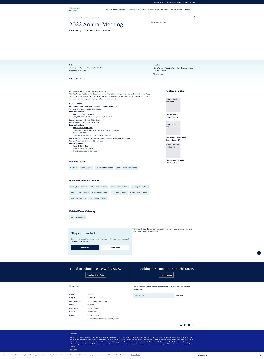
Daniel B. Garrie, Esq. (80, 146)
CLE (71, 217)
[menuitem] (109, 9)
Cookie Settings (93, 308)
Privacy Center (92, 312)
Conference (80, 217)
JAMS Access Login (174, 2)
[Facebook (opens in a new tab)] (193, 325)
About (187, 9)
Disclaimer (91, 294)
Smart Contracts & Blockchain (126, 167)
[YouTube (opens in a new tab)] (189, 325)
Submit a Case (158, 2)
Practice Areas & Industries (158, 9)
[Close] (260, 355)
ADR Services (141, 9)
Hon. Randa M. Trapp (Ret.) (83, 127)
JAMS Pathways (190, 2)
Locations (131, 9)
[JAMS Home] (77, 9)
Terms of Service (93, 315)
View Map (159, 74)
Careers (72, 312)
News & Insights (176, 9)
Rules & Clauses (119, 9)
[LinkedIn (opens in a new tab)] (181, 325)
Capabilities (73, 308)
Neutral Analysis (86, 167)
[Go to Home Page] (77, 286)
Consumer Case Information (97, 301)
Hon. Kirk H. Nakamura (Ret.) (83, 114)
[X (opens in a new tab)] (185, 325)
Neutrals (109, 9)
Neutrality (90, 305)
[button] (194, 17)
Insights (72, 298)
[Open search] (193, 9)
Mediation (73, 167)
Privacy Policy (136, 355)
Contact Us (91, 298)
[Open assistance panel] (259, 253)
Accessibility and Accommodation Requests (103, 319)
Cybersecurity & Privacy (104, 167)
